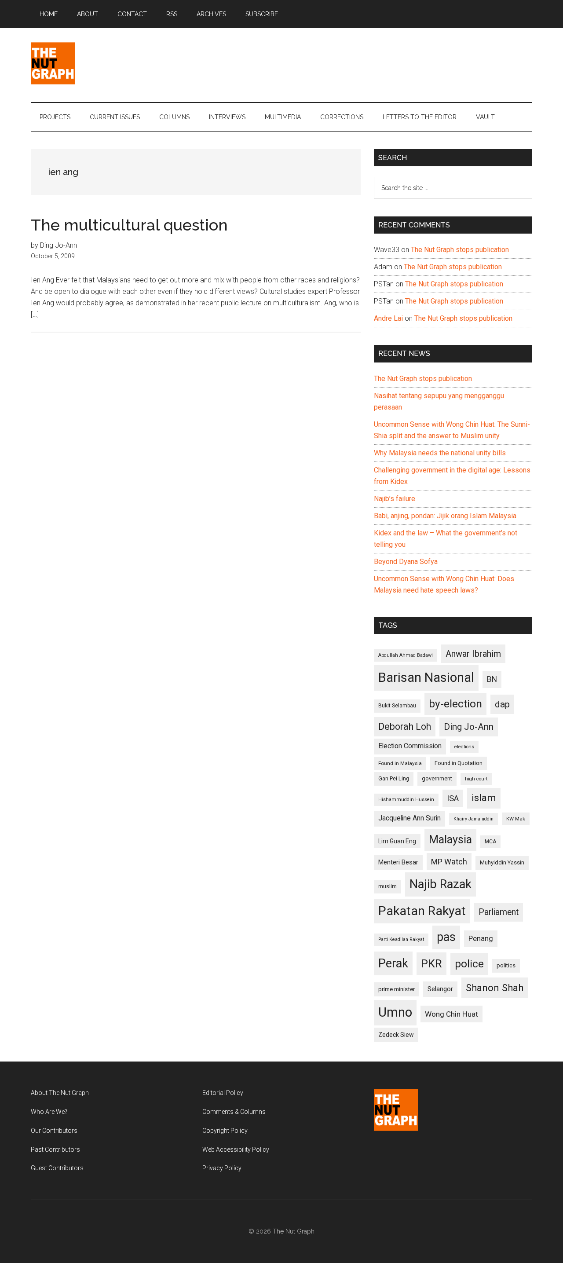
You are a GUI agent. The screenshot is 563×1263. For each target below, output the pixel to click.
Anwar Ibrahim (473, 653)
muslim (387, 886)
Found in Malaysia (400, 763)
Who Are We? (49, 1111)
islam (484, 798)
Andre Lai (388, 318)
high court (476, 779)
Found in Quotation (459, 763)
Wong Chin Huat (451, 1014)
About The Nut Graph (60, 1092)
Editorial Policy (222, 1092)
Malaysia (450, 839)
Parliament (499, 912)
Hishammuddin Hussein (406, 799)
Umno (395, 1012)
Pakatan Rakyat (422, 911)
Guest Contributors (57, 1167)
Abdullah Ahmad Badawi (405, 655)
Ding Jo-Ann (469, 726)
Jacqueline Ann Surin (409, 818)
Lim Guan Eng (397, 841)
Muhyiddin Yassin (502, 862)
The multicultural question (129, 225)
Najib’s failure (394, 498)
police (469, 963)
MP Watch (449, 861)
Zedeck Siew (395, 1034)
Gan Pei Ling (393, 778)
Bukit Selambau (397, 706)
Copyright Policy (225, 1130)
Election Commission (410, 746)
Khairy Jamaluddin (473, 819)
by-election (455, 703)
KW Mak (515, 819)
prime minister (396, 989)
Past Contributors (55, 1149)
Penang (480, 938)
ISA (453, 798)
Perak (393, 963)
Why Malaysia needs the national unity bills (440, 453)
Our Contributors (54, 1130)
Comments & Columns (234, 1111)
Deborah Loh (404, 726)
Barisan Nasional (426, 677)
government (437, 778)
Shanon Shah (494, 987)
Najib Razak (440, 884)
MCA (490, 841)
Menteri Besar (398, 862)
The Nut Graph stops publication (460, 249)
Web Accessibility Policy (235, 1149)
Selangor (440, 989)
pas (446, 937)
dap (502, 704)
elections (464, 747)
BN (492, 679)
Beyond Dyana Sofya (406, 561)
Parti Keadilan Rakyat (401, 939)
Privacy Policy (221, 1167)
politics (506, 965)
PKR (431, 963)
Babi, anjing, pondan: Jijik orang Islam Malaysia (445, 516)
